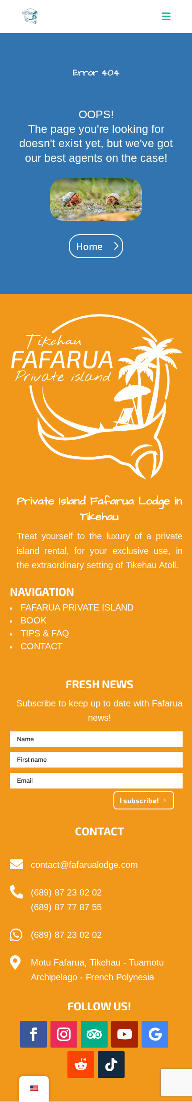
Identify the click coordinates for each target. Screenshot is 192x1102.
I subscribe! (139, 800)
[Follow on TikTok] (111, 1064)
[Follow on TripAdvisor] (94, 1034)
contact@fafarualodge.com (84, 865)
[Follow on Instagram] (63, 1034)
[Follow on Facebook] (33, 1034)
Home (89, 246)
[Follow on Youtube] (124, 1034)
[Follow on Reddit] (80, 1064)
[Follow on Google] (155, 1034)
